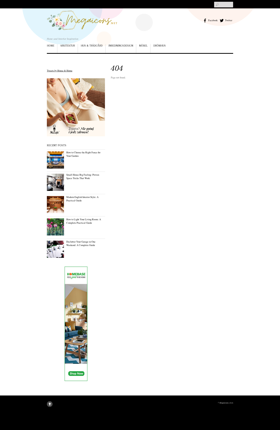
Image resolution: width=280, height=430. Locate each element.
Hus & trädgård (91, 45)
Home (50, 45)
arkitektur (67, 45)
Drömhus (159, 45)
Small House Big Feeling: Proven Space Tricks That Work (82, 176)
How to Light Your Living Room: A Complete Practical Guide (83, 221)
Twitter (228, 20)
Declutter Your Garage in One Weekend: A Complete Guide (80, 243)
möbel (143, 45)
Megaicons (224, 403)
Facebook (213, 20)
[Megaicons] (82, 24)
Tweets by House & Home (59, 70)
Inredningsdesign (120, 45)
